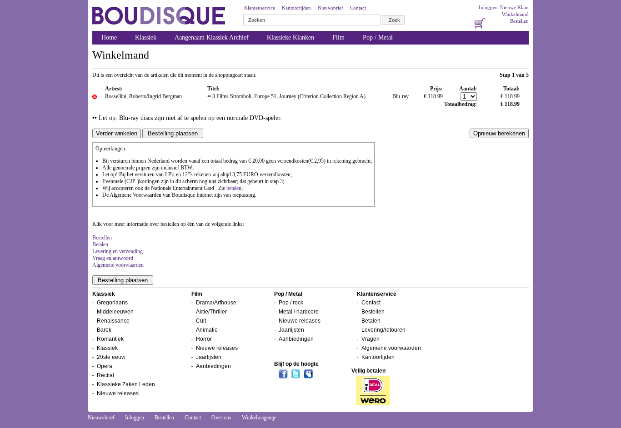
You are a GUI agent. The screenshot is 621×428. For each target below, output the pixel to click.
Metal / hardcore (299, 312)
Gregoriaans (112, 302)
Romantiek (110, 339)
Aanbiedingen (213, 366)
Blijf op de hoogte (296, 364)
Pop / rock (291, 302)
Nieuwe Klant (514, 7)
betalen (233, 188)
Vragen (370, 339)
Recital (105, 375)
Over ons (221, 417)
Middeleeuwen (115, 312)
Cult (201, 321)
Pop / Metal (378, 37)
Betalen (100, 244)
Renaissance (113, 321)
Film (338, 37)
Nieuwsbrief (330, 7)
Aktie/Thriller (211, 312)
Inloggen (488, 7)
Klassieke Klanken (290, 37)
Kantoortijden (296, 7)
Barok (104, 330)
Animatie (207, 330)
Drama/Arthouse (216, 302)
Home (109, 37)
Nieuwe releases (118, 393)
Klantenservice (259, 7)
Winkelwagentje (259, 417)
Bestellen (519, 21)
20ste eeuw (111, 357)
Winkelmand (515, 14)
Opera (104, 366)
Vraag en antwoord (112, 258)
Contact (358, 7)
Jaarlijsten (208, 357)
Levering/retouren (383, 330)
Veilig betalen (368, 371)
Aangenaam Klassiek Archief (212, 37)
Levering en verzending (117, 251)
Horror (204, 339)
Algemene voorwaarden (118, 265)
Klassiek (145, 37)
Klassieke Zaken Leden (126, 384)
